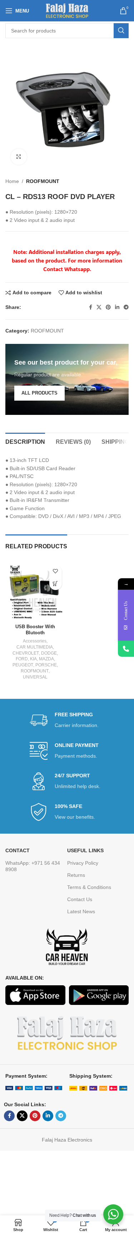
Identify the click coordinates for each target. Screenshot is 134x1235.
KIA (33, 658)
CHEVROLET (26, 653)
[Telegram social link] (126, 307)
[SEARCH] (121, 30)
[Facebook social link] (90, 307)
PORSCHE (46, 664)
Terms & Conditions (89, 887)
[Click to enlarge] (19, 157)
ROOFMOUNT (42, 181)
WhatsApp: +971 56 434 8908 (32, 866)
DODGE (49, 653)
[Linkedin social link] (117, 307)
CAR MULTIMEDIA (34, 647)
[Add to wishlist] (55, 571)
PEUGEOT (23, 664)
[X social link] (99, 307)
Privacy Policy (82, 863)
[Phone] (126, 649)
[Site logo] (67, 10)
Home (12, 181)
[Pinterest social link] (108, 307)
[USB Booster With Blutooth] (35, 591)
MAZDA (46, 658)
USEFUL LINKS (85, 850)
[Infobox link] (67, 720)
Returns (76, 875)
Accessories (34, 641)
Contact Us (79, 899)
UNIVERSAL (35, 677)
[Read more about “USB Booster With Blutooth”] (55, 584)
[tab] (25, 441)
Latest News (81, 911)
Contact (17, 850)
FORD (22, 658)
